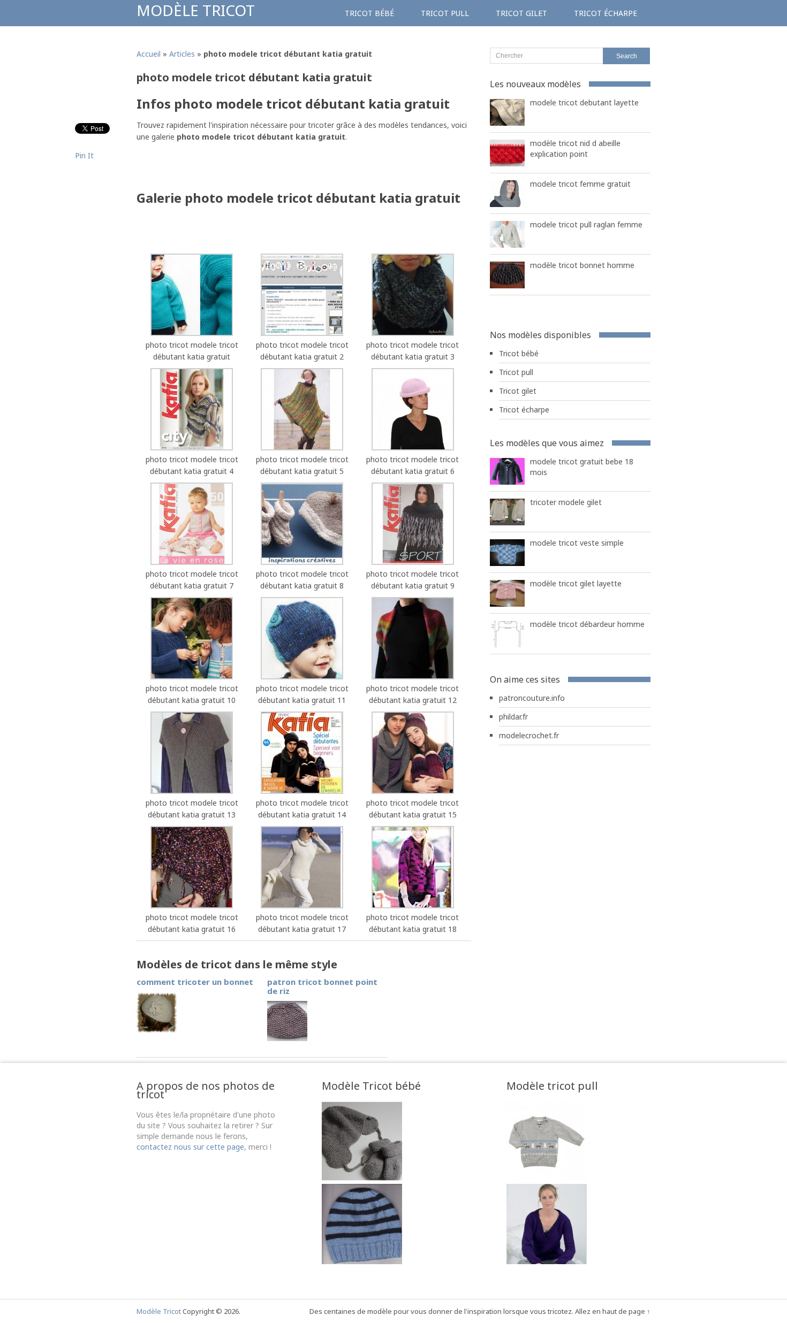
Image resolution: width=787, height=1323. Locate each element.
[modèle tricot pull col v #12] (546, 1178)
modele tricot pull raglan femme (586, 224)
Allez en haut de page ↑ (612, 1311)
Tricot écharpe (605, 13)
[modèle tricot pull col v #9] (546, 1261)
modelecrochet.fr (529, 735)
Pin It (84, 155)
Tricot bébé (369, 13)
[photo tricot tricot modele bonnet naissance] (362, 1261)
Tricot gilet (521, 13)
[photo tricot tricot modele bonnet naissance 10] (362, 1178)
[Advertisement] (262, 170)
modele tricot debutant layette (584, 102)
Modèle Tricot (196, 10)
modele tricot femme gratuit (580, 184)
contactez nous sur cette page (190, 1147)
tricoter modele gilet (566, 502)
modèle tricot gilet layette (576, 583)
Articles (182, 54)
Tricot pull (445, 13)
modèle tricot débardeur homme (587, 624)
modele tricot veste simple (577, 543)
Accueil (149, 54)
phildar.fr (513, 717)
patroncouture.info (532, 698)
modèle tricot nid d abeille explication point (575, 148)
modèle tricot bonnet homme (582, 265)
